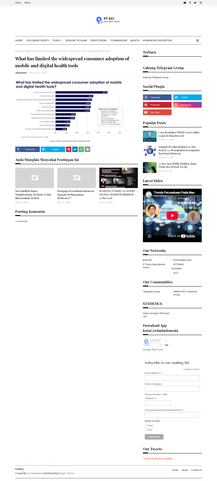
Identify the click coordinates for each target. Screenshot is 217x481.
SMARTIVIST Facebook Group (185, 293)
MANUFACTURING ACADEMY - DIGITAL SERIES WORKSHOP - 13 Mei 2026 (118, 194)
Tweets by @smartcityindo (158, 458)
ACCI (175, 272)
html (150, 425)
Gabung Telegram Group (156, 77)
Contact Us (196, 470)
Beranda (19, 51)
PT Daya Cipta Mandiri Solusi (154, 266)
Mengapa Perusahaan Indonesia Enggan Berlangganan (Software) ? (75, 194)
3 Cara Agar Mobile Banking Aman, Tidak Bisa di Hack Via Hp (178, 165)
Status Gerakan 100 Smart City (156, 315)
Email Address (153, 373)
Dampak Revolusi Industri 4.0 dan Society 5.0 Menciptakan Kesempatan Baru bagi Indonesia (179, 150)
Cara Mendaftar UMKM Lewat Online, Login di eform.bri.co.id (179, 134)
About (27, 2)
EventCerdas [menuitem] (98, 40)
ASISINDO (177, 268)
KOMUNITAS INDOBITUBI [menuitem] (157, 40)
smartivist (21, 72)
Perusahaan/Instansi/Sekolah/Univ (164, 410)
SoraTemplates (33, 473)
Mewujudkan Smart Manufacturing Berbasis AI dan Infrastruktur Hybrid (33, 194)
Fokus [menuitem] (56, 40)
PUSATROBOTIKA (182, 260)
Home (18, 2)
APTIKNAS (178, 264)
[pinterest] (157, 105)
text (150, 429)
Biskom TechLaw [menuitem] (76, 40)
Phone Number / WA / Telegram (156, 396)
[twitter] (195, 2)
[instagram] (200, 2)
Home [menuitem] (18, 40)
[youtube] (185, 2)
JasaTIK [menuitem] (135, 40)
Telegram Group (151, 291)
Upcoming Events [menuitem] (38, 40)
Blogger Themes (66, 473)
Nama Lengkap (153, 383)
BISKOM (147, 260)
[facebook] (190, 2)
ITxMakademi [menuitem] (118, 40)
